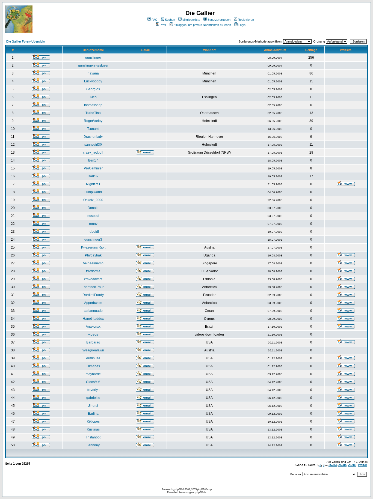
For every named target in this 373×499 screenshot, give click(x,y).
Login (241, 24)
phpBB (178, 489)
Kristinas (93, 429)
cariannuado (93, 311)
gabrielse (93, 398)
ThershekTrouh (93, 287)
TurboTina (93, 113)
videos (93, 334)
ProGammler (93, 168)
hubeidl (93, 232)
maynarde (93, 374)
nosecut (93, 216)
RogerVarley (93, 121)
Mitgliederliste (191, 19)
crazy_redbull (93, 152)
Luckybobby (93, 81)
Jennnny (93, 445)
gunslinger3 (93, 239)
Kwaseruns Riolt (93, 247)
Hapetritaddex (93, 319)
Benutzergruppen (219, 19)
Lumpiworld (93, 192)
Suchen (170, 19)
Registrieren (246, 19)
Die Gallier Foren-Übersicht (25, 41)
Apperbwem (93, 303)
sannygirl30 (93, 145)
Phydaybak (93, 255)
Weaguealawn (93, 350)
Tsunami (93, 129)
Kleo (93, 97)
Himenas (93, 366)
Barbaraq (93, 342)
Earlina (93, 414)
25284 (342, 465)
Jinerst (93, 406)
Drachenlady (93, 137)
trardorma (93, 271)
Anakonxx (93, 326)
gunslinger (93, 57)
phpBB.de (201, 492)
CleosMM (93, 382)
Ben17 (93, 160)
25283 (332, 465)
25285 (352, 465)
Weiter (362, 465)
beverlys (93, 390)
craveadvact (93, 279)
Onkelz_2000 (93, 200)
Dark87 (93, 176)
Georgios (93, 89)
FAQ (155, 19)
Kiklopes (93, 421)
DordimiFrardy (93, 295)
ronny (93, 224)
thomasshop (93, 105)
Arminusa (93, 358)
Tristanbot (93, 437)
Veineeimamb (93, 263)
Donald (93, 208)
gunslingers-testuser (93, 65)
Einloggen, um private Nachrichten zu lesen (202, 24)
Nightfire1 (93, 184)
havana (93, 73)
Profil (163, 24)
